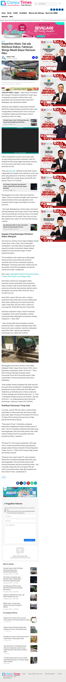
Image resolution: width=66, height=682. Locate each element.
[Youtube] (59, 9)
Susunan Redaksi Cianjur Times (35, 674)
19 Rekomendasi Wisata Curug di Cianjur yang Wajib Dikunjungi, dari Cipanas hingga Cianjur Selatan (16, 660)
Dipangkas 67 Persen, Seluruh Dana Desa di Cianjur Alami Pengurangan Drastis (16, 638)
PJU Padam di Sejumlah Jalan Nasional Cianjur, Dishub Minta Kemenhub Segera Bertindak (15, 186)
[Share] (36, 57)
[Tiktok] (62, 9)
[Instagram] (57, 9)
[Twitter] (54, 9)
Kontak (23, 674)
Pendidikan (23, 13)
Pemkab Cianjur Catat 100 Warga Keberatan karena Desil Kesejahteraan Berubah (16, 121)
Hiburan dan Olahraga (36, 13)
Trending (60, 674)
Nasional (5, 17)
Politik (15, 13)
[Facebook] (51, 9)
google (12, 171)
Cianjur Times (10, 57)
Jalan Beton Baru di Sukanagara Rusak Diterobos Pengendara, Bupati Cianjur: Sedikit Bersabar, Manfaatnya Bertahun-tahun (15, 649)
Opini (11, 17)
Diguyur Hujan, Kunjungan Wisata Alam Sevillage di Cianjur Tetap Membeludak (15, 628)
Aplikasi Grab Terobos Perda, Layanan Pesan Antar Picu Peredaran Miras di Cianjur (17, 619)
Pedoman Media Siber (50, 674)
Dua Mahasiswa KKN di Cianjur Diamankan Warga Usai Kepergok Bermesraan (15, 226)
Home (4, 13)
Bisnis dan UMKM (51, 13)
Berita (9, 13)
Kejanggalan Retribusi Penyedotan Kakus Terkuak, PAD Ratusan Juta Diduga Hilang (20, 275)
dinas (3, 477)
